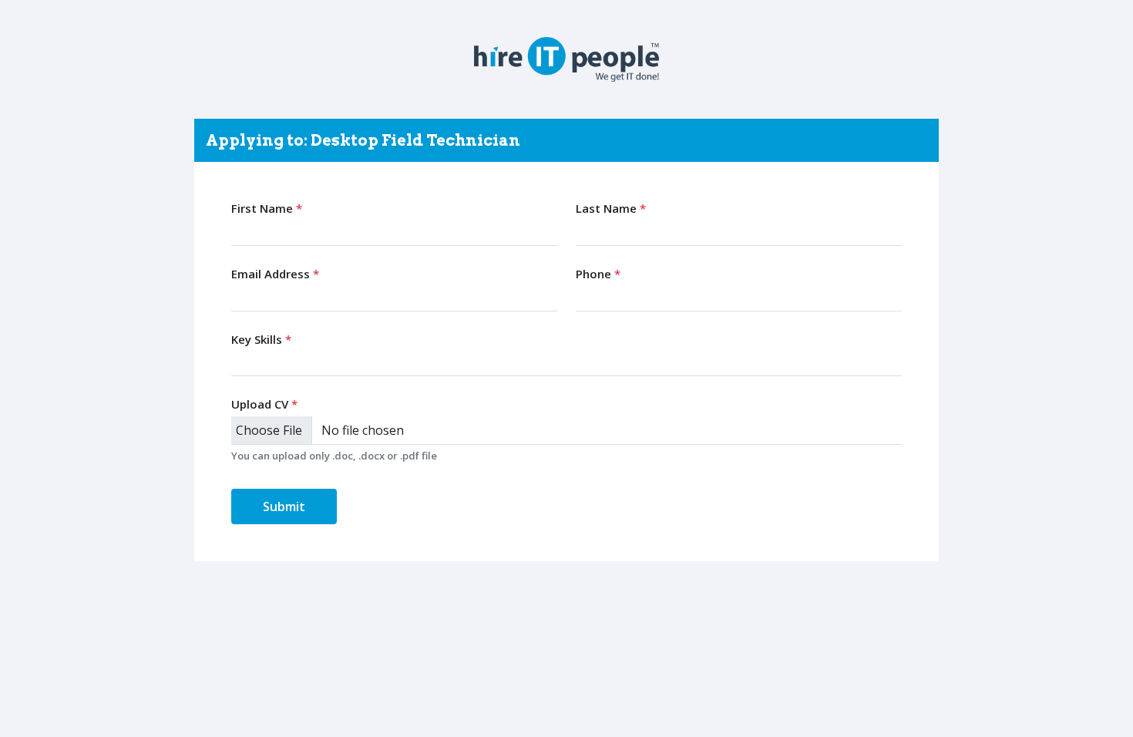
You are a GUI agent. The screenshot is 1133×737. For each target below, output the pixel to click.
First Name (266, 208)
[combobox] (566, 362)
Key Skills (261, 339)
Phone (598, 273)
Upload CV (264, 404)
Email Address (275, 273)
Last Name (611, 208)
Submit (284, 506)
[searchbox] (239, 361)
